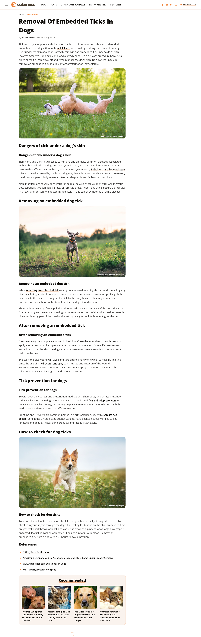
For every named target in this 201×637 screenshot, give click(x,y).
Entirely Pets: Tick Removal (36, 552)
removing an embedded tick (42, 290)
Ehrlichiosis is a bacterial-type (108, 169)
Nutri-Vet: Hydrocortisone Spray (39, 569)
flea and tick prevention (102, 400)
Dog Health (32, 15)
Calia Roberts (28, 37)
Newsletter (189, 4)
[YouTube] (167, 4)
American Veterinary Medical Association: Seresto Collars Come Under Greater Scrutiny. (68, 557)
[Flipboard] (171, 4)
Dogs (44, 4)
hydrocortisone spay (51, 363)
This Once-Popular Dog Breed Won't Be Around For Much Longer (84, 616)
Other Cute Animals (73, 4)
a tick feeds (63, 48)
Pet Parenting (98, 4)
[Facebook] (162, 4)
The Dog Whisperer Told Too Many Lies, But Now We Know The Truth (32, 616)
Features (115, 4)
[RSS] (175, 4)
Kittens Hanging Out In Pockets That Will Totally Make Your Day (59, 616)
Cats (54, 4)
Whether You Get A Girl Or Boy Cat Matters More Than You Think (110, 616)
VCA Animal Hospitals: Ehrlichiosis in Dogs (44, 563)
